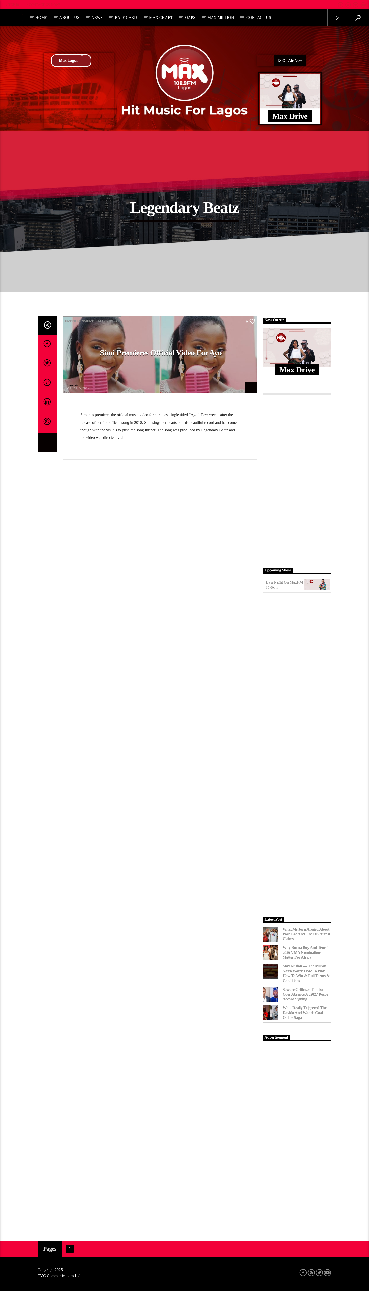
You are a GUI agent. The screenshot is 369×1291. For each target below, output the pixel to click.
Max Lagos (68, 60)
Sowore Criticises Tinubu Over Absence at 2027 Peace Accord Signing (305, 994)
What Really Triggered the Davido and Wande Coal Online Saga (305, 1012)
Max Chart (161, 17)
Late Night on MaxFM (284, 582)
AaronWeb (73, 385)
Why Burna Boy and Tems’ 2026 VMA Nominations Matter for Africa (305, 952)
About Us (69, 17)
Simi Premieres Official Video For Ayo (161, 352)
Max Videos (108, 321)
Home (41, 17)
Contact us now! (44, 5)
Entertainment (79, 321)
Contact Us (258, 17)
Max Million (220, 17)
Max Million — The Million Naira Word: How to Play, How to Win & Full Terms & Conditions (306, 973)
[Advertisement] (297, 480)
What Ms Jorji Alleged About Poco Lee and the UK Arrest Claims (306, 934)
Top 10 (13, 5)
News (97, 17)
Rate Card (126, 17)
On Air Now (292, 60)
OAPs (190, 17)
